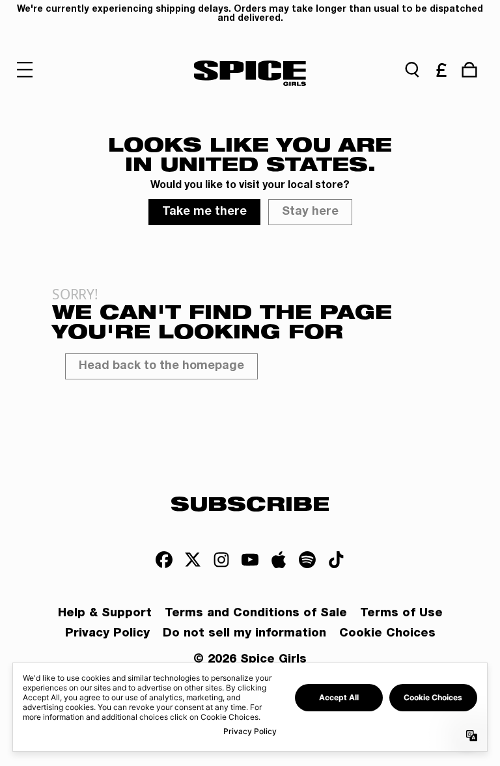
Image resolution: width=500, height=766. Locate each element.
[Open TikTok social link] (336, 559)
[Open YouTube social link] (250, 559)
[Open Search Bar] (412, 69)
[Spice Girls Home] (250, 73)
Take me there (204, 212)
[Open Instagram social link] (221, 559)
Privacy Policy (107, 634)
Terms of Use (401, 614)
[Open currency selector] (440, 69)
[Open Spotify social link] (307, 559)
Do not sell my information (244, 634)
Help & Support (105, 614)
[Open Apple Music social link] (278, 559)
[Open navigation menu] (30, 69)
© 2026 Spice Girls (250, 660)
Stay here (310, 212)
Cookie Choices (387, 634)
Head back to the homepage (161, 366)
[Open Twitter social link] (192, 559)
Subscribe (250, 503)
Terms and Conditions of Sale (256, 614)
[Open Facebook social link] (164, 559)
